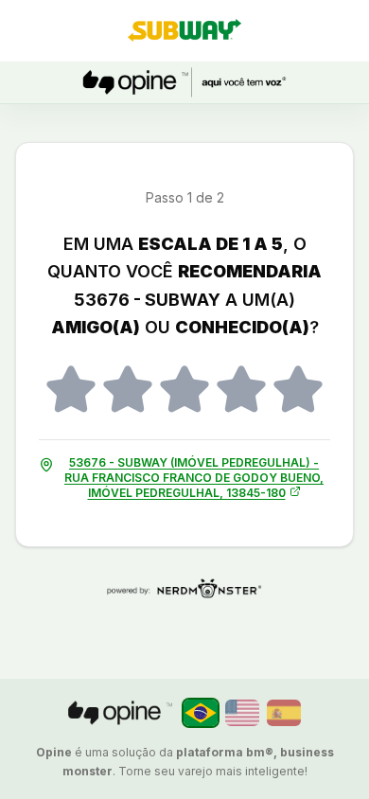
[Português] (201, 713)
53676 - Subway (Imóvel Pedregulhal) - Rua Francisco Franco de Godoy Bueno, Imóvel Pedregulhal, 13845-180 (194, 477)
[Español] (284, 713)
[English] (242, 713)
